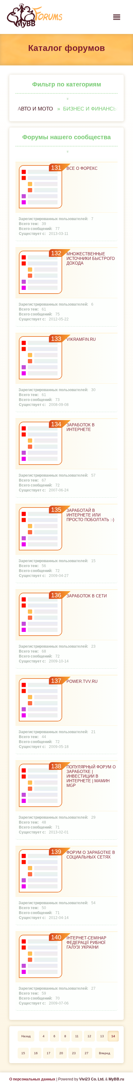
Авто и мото (35, 109)
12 (89, 1036)
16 (36, 1053)
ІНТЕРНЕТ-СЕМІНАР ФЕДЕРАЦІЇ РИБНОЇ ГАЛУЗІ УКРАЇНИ (86, 943)
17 (48, 1053)
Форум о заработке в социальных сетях (90, 854)
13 (102, 1036)
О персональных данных (32, 1079)
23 (74, 1053)
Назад (26, 1036)
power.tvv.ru (81, 681)
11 (77, 1036)
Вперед (104, 1053)
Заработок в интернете (80, 427)
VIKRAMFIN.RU (81, 339)
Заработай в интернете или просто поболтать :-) (90, 515)
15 (23, 1053)
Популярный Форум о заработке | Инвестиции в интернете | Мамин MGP (91, 776)
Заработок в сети (86, 596)
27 (86, 1053)
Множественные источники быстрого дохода (90, 258)
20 (61, 1053)
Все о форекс (81, 168)
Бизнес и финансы (90, 109)
